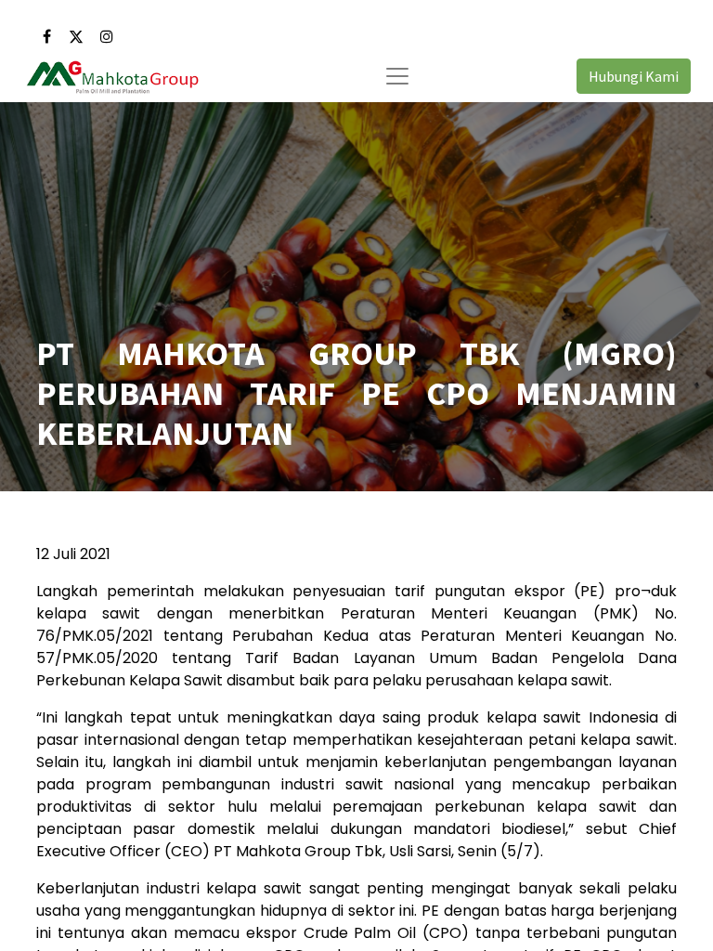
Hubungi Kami (634, 76)
